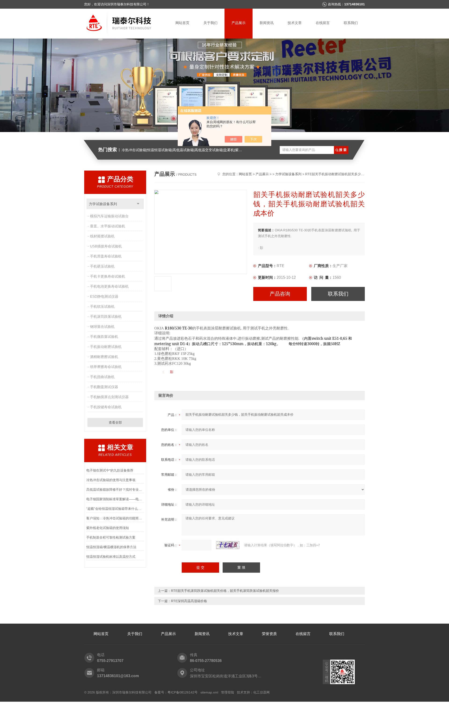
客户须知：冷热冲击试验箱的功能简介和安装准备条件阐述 (115, 518)
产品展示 (239, 23)
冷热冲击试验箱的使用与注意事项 (110, 480)
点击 (138, 204)
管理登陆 (227, 692)
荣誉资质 (269, 634)
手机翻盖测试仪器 (104, 387)
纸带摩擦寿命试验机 (106, 367)
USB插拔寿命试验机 (106, 246)
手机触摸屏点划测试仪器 (109, 397)
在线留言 (323, 23)
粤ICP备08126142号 (182, 692)
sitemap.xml (209, 692)
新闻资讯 (267, 23)
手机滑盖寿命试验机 (106, 256)
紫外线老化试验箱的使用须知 (107, 528)
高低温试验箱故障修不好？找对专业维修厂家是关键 (115, 489)
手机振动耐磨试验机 (106, 347)
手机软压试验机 (102, 306)
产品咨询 (280, 294)
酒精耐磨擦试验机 (104, 357)
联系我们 (351, 23)
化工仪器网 (261, 692)
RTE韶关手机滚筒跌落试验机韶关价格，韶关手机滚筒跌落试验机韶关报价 (225, 591)
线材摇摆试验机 (102, 236)
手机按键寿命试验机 (106, 407)
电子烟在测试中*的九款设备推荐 (109, 470)
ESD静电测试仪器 (104, 296)
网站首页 (182, 23)
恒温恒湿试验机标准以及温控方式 (110, 556)
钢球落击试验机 (102, 327)
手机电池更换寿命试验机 (109, 286)
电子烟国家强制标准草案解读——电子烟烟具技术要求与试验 (115, 499)
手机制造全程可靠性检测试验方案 (110, 537)
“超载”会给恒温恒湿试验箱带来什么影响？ (115, 509)
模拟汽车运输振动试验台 (109, 216)
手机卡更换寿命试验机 (107, 276)
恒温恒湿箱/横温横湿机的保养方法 (111, 547)
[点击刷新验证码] (227, 545)
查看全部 (115, 422)
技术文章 (295, 23)
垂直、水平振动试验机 (107, 226)
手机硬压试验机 (102, 266)
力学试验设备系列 (103, 204)
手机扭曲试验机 (102, 377)
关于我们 (210, 23)
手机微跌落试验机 (104, 337)
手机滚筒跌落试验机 (106, 316)
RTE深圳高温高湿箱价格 (189, 601)
